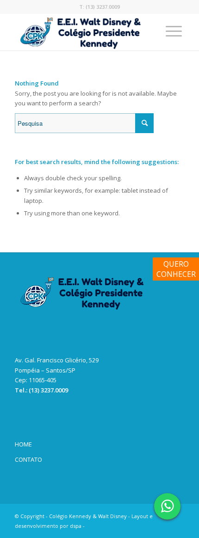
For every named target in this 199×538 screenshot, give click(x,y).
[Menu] (173, 31)
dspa (75, 525)
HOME (23, 444)
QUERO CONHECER (176, 269)
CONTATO (28, 459)
